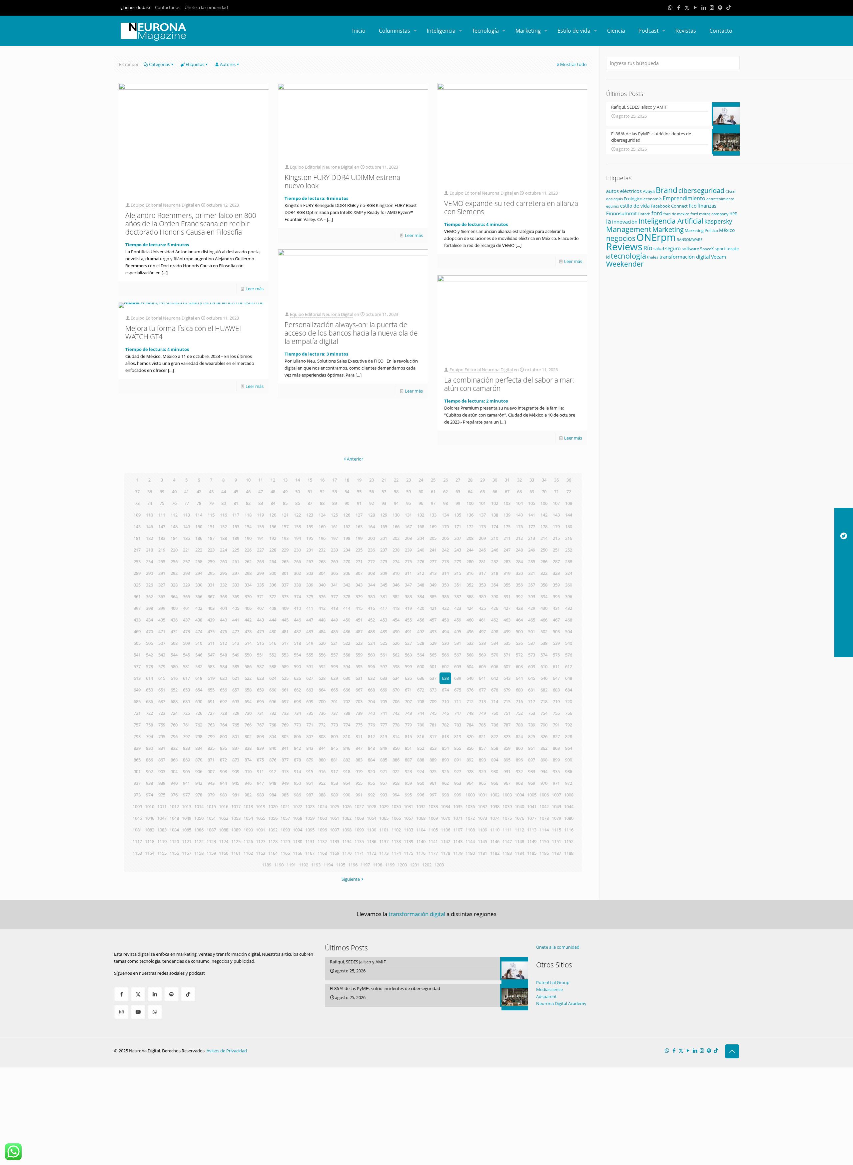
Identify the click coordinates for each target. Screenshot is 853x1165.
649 (137, 690)
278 (445, 562)
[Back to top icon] (732, 1051)
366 (198, 596)
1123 (211, 841)
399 (161, 608)
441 (235, 620)
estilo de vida (635, 206)
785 (482, 725)
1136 (371, 841)
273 (383, 562)
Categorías (159, 64)
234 (346, 550)
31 (507, 480)
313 (432, 573)
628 (322, 678)
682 (543, 690)
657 (235, 690)
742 (396, 713)
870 (198, 760)
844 (322, 748)
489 (383, 631)
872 (223, 760)
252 (568, 550)
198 (346, 538)
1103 (408, 830)
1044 (568, 806)
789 (531, 725)
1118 (149, 841)
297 (235, 573)
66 (494, 492)
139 (506, 515)
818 (445, 736)
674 (445, 690)
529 (432, 643)
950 (297, 783)
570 (494, 655)
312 (420, 573)
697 (285, 701)
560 (371, 655)
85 (285, 503)
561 (383, 655)
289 (137, 573)
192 (272, 538)
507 (161, 643)
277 (432, 562)
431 (556, 608)
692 (223, 701)
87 (310, 503)
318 (494, 573)
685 (137, 701)
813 (383, 736)
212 (519, 538)
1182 (494, 853)
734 (297, 713)
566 (445, 655)
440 (223, 620)
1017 (236, 806)
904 (174, 771)
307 (359, 573)
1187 (556, 853)
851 (408, 748)
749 (482, 713)
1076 (519, 818)
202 (396, 538)
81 (236, 503)
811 (359, 736)
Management (628, 229)
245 (482, 550)
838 (248, 748)
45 (236, 492)
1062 (347, 818)
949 (285, 783)
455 (408, 620)
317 (482, 573)
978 (198, 795)
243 (457, 550)
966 (494, 783)
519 (309, 643)
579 (161, 666)
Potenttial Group (552, 982)
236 (371, 550)
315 (457, 573)
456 (420, 620)
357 (531, 585)
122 (297, 515)
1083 (162, 830)
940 (174, 783)
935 (556, 771)
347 (408, 585)
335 (260, 585)
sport (720, 249)
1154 (149, 853)
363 (161, 596)
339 (309, 585)
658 (248, 690)
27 (457, 480)
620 (223, 678)
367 (211, 596)
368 (223, 596)
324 (568, 573)
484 (322, 631)
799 (211, 736)
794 (149, 736)
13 (285, 480)
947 (260, 783)
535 (506, 643)
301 (285, 573)
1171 (359, 853)
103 (506, 503)
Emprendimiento (684, 198)
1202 (426, 865)
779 (408, 725)
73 (137, 503)
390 (494, 596)
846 (346, 748)
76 (174, 503)
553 (285, 655)
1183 (507, 853)
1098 (347, 830)
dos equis (614, 198)
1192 (303, 865)
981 (235, 795)
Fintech (644, 214)
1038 (494, 806)
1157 (186, 853)
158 (297, 527)
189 (235, 538)
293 (186, 573)
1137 (384, 841)
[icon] (720, 7)
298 (248, 573)
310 (396, 573)
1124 (223, 841)
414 (346, 608)
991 (359, 795)
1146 (494, 841)
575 (556, 655)
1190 (279, 865)
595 (359, 666)
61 (433, 492)
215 (556, 538)
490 (396, 631)
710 (445, 701)
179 (556, 527)
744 (420, 713)
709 (432, 701)
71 (556, 492)
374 (297, 596)
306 (346, 573)
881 (334, 760)
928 (469, 771)
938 (149, 783)
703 (359, 701)
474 (198, 631)
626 (297, 678)
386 (445, 596)
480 (272, 631)
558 (346, 655)
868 (174, 760)
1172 (371, 853)
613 (137, 678)
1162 (248, 853)
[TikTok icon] (728, 7)
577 (137, 666)
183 (161, 538)
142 (543, 515)
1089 (236, 830)
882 (346, 760)
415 (359, 608)
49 (285, 492)
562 (396, 655)
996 (420, 795)
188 (223, 538)
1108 (470, 830)
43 (211, 492)
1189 (266, 865)
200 (371, 538)
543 (161, 655)
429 (531, 608)
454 (396, 620)
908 (223, 771)
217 (137, 550)
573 (531, 655)
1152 (568, 841)
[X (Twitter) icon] (686, 7)
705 (383, 701)
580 (174, 666)
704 (371, 701)
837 (235, 748)
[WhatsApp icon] (670, 7)
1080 (568, 818)
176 (519, 527)
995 (408, 795)
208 (469, 538)
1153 (137, 853)
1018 (248, 806)
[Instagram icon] (711, 7)
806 (297, 736)
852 (420, 748)
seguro (673, 248)
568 (469, 655)
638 (445, 678)
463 (506, 620)
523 (359, 643)
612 (568, 666)
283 (506, 562)
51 (310, 492)
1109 (482, 830)
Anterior (355, 459)
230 (297, 550)
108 (568, 503)
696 (272, 701)
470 (149, 631)
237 (383, 550)
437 (186, 620)
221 (186, 550)
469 (137, 631)
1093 (285, 830)
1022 (297, 806)
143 (556, 515)
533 (482, 643)
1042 (544, 806)
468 (568, 620)
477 (235, 631)
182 (149, 538)
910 (248, 771)
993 (383, 795)
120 (272, 515)
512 (223, 643)
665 (334, 690)
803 (260, 736)
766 (248, 725)
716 (519, 701)
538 (543, 643)
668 (371, 690)
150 (198, 527)
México (727, 230)
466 (543, 620)
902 (149, 771)
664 (322, 690)
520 (322, 643)
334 (248, 585)
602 (445, 666)
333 (235, 585)
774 (346, 725)
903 (161, 771)
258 (198, 562)
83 (260, 503)
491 (408, 631)
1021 (285, 806)
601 (432, 666)
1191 (291, 865)
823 (506, 736)
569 (482, 655)
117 (235, 515)
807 (309, 736)
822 (494, 736)
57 (384, 492)
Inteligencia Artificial (670, 221)
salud (658, 249)
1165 (285, 853)
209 (482, 538)
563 (408, 655)
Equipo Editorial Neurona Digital (162, 205)
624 (272, 678)
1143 (457, 841)
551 (260, 655)
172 (469, 527)
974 (149, 795)
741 (383, 713)
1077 (531, 818)
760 (174, 725)
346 (396, 585)
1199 (390, 865)
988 (322, 795)
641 (482, 678)
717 (531, 701)
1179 (457, 853)
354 (494, 585)
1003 (507, 795)
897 (531, 760)
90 (347, 503)
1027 (359, 806)
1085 (186, 830)
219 (161, 550)
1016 (223, 806)
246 (494, 550)
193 (285, 538)
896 (519, 760)
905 (186, 771)
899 (556, 760)
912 (272, 771)
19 (359, 480)
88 (322, 503)
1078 (544, 818)
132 (420, 515)
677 (482, 690)
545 (186, 655)
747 (457, 713)
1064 (371, 818)
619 (211, 678)
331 (211, 585)
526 (396, 643)
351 (457, 585)
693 (235, 701)
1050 (199, 818)
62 (445, 492)
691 (211, 701)
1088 (223, 830)
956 (371, 783)
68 (519, 492)
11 (260, 480)
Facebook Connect (669, 206)
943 (211, 783)
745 (432, 713)
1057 (285, 818)
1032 (421, 806)
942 (198, 783)
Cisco (730, 191)
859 (506, 748)
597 (383, 666)
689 (186, 701)
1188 (568, 853)
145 (137, 527)
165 (383, 527)
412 (322, 608)
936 (568, 771)
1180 (470, 853)
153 (235, 527)
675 (457, 690)
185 (186, 538)
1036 (470, 806)
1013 (186, 806)
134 (445, 515)
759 (161, 725)
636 (420, 678)
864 (568, 748)
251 (556, 550)
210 (494, 538)
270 (346, 562)
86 (297, 503)
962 (445, 783)
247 (506, 550)
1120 (174, 841)
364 (174, 596)
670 (396, 690)
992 (371, 795)
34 (544, 480)
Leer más (255, 289)
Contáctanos (167, 7)
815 (408, 736)
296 (223, 573)
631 (359, 678)
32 (519, 480)
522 (346, 643)
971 (556, 783)
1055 (260, 818)
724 (174, 713)
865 (137, 760)
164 (371, 527)
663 (309, 690)
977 (186, 795)
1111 (507, 830)
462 (494, 620)
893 (482, 760)
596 (371, 666)
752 (519, 713)
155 (260, 527)
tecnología (628, 256)
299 (260, 573)
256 (174, 562)
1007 (556, 795)
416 (371, 608)
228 (272, 550)
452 (371, 620)
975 (161, 795)
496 (469, 631)
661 (285, 690)
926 (445, 771)
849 (383, 748)
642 (494, 678)
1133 (334, 841)
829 (137, 748)
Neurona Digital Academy (561, 1003)
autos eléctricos (624, 191)
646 (543, 678)
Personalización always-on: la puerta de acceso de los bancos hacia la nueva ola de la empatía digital (351, 333)
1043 (556, 806)
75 (162, 503)
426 (494, 608)
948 (272, 783)
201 (383, 538)
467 (556, 620)
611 (556, 666)
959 (408, 783)
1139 (408, 841)
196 (322, 538)
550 (248, 655)
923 (408, 771)
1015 (211, 806)
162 (346, 527)
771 (309, 725)
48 (273, 492)
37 (137, 492)
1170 (347, 853)
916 (322, 771)
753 (531, 713)
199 (359, 538)
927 (457, 771)
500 (519, 631)
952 (322, 783)
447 (309, 620)
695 (260, 701)
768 (272, 725)
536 (519, 643)
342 (346, 585)
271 (359, 562)
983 (260, 795)
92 (371, 503)
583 (211, 666)
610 (543, 666)
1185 (531, 853)
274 (396, 562)
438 (198, 620)
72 (568, 492)
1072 (470, 818)
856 (469, 748)
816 (420, 736)
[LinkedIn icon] (703, 7)
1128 (273, 841)
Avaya (649, 191)
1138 (396, 841)
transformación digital (684, 256)
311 (408, 573)
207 (457, 538)
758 (149, 725)
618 (198, 678)
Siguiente (351, 879)
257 (186, 562)
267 (309, 562)
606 (494, 666)
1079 (556, 818)
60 (421, 492)
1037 (482, 806)
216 (568, 538)
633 (383, 678)
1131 (310, 841)
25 (433, 480)
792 (568, 725)
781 (432, 725)
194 (297, 538)
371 (260, 596)
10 (248, 480)
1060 (322, 818)
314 (445, 573)
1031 (408, 806)
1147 (507, 841)
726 (198, 713)
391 (506, 596)
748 (469, 713)
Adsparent (546, 996)
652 (174, 690)
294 (198, 573)
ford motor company (709, 214)
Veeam (718, 257)
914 (297, 771)
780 (420, 725)
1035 (457, 806)
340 (322, 585)
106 (543, 503)
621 (235, 678)
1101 (384, 830)
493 (432, 631)
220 (174, 550)
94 (396, 503)
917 (334, 771)
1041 (531, 806)
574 (543, 655)
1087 (211, 830)
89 (334, 503)
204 (420, 538)
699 (309, 701)
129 (383, 515)
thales (652, 257)
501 (531, 631)
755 (556, 713)
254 (149, 562)
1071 (457, 818)
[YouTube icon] (695, 7)
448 (322, 620)
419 (408, 608)
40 (174, 492)
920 (371, 771)
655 (211, 690)
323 (556, 573)
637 (432, 678)
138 (494, 515)
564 (420, 655)
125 (334, 515)
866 (149, 760)
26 (445, 480)
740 (371, 713)
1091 (260, 830)
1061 (334, 818)
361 (137, 596)
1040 (519, 806)
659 (260, 690)
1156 (174, 853)
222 (198, 550)
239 (408, 550)
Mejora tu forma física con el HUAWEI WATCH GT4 (183, 332)
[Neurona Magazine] (154, 31)
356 (519, 585)
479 (260, 631)
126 (346, 515)
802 (248, 736)
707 (408, 701)
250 (543, 550)
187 (211, 538)
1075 (507, 818)
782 (445, 725)
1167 (310, 853)
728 (223, 713)
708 (420, 701)
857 (482, 748)
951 (309, 783)
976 (174, 795)
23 (408, 480)
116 (223, 515)
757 (137, 725)
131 (408, 515)
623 (260, 678)
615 (161, 678)
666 (346, 690)
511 (211, 643)
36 (568, 480)
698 (297, 701)
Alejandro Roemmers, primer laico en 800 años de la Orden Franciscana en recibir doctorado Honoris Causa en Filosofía (190, 224)
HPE (733, 213)
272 (371, 562)
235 (359, 550)
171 (457, 527)
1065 (384, 818)
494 (445, 631)
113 (186, 515)
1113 (531, 830)
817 (432, 736)
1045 (137, 818)
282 (494, 562)
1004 (519, 795)
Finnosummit (621, 213)
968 (519, 783)
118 (248, 515)
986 (297, 795)
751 (506, 713)
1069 (433, 818)
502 (543, 631)
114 (198, 515)
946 (248, 783)
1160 (223, 853)
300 (272, 573)
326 (149, 585)
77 (186, 503)
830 (149, 748)
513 (235, 643)
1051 (211, 818)
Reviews (624, 246)
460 (469, 620)
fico (692, 206)
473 (186, 631)
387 (457, 596)
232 (322, 550)
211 (506, 538)
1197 (365, 865)
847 (359, 748)
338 (297, 585)
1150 (544, 841)
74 (149, 503)
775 (359, 725)
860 (519, 748)
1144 (470, 841)
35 (556, 480)
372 (272, 596)
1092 (273, 830)
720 (568, 701)
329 (186, 585)
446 (297, 620)
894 (494, 760)
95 (408, 503)
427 (506, 608)
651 (161, 690)
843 (309, 748)
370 (248, 596)
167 (408, 527)
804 (272, 736)
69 (531, 492)
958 (396, 783)
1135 (359, 841)
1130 (297, 841)
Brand (666, 190)
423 (457, 608)
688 (174, 701)
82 (248, 503)
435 (161, 620)
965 (482, 783)
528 (420, 643)
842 (297, 748)
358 (543, 585)
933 (531, 771)
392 (519, 596)
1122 (199, 841)
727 (211, 713)
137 (482, 515)
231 (309, 550)
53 (334, 492)
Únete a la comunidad (206, 7)
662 (297, 690)
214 (543, 538)
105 (531, 503)
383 (408, 596)
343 (359, 585)
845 (334, 748)
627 (309, 678)
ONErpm (656, 237)
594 (346, 666)
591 (309, 666)
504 (568, 631)
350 (445, 585)
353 (482, 585)
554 (297, 655)
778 (396, 725)
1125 (236, 841)
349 (432, 585)
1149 (531, 841)
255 (161, 562)
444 (272, 620)
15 (310, 480)
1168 (322, 853)
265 (285, 562)
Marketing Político (701, 230)
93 (384, 503)
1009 (137, 806)
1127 (260, 841)
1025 (334, 806)
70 (544, 492)
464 (519, 620)
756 (568, 713)
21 (384, 480)
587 (260, 666)
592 (322, 666)
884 (371, 760)
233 (334, 550)
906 (198, 771)
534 (494, 643)
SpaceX (707, 249)
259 (211, 562)
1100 (371, 830)
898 (543, 760)
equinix (612, 206)
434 (149, 620)
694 (248, 701)
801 (235, 736)
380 (371, 596)
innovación (624, 221)
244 (469, 550)
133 (432, 515)
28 (470, 480)
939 (161, 783)
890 (445, 760)
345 (383, 585)
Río (647, 248)
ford (656, 213)
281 (482, 562)
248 (519, 550)
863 (556, 748)
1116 (568, 830)
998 (445, 795)
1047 (162, 818)
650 (149, 690)
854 (445, 748)
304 (322, 573)
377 (334, 596)
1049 (186, 818)
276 (420, 562)
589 (285, 666)
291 (161, 573)
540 (568, 643)
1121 (186, 841)
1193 (316, 865)
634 (396, 678)
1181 (482, 853)
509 (186, 643)
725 (186, 713)
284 (519, 562)
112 (174, 515)
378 (346, 596)
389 (482, 596)
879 (309, 760)
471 (161, 631)
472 (174, 631)
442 (248, 620)
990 (346, 795)
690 (198, 701)
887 (408, 760)
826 (543, 736)
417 (383, 608)
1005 (531, 795)
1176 (421, 853)
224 (223, 550)
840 (272, 748)
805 (285, 736)
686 (149, 701)
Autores (228, 64)
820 (469, 736)
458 (445, 620)
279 (457, 562)
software (690, 249)
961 (432, 783)
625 (285, 678)
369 (235, 596)
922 (396, 771)
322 (543, 573)
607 (506, 666)
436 (174, 620)
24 (421, 480)
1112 (519, 830)
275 (408, 562)
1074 (494, 818)
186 (198, 538)
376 (322, 596)
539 (556, 643)
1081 (137, 830)
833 (186, 748)
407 (260, 608)
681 (531, 690)
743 (408, 713)
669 (383, 690)
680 (519, 690)
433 (137, 620)
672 (420, 690)
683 (556, 690)
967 (506, 783)
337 (285, 585)
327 (161, 585)
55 (359, 492)
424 (469, 608)
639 (457, 678)
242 (445, 550)
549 (235, 655)
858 (494, 748)
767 (260, 725)
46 (248, 492)
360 (568, 585)
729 (235, 713)
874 (248, 760)
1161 (236, 853)
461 (482, 620)
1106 (445, 830)
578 (149, 666)
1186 (544, 853)
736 (322, 713)
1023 (310, 806)
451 (359, 620)
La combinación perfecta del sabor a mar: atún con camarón (509, 384)
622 (248, 678)
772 (322, 725)
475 (211, 631)
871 (211, 760)
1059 (310, 818)
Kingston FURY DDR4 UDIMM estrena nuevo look (342, 181)
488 (371, 631)
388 (469, 596)
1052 (223, 818)
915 (309, 771)
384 (420, 596)
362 (149, 596)
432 (568, 608)
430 (543, 608)
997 (432, 795)
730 (248, 713)
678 (494, 690)
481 (285, 631)
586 (248, 666)
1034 (445, 806)
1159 (211, 853)
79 (211, 503)
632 (371, 678)
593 (334, 666)
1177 (433, 853)
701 (334, 701)
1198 (377, 865)
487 (359, 631)
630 (346, 678)
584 (223, 666)
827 (556, 736)
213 (531, 538)
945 (235, 783)
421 (432, 608)
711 (457, 701)
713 (482, 701)
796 (174, 736)
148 (174, 527)
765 (235, 725)
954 (346, 783)
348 (420, 585)
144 (568, 515)
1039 (507, 806)
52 (322, 492)
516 (272, 643)
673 (432, 690)
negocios (620, 238)
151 (211, 527)
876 (272, 760)
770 (297, 725)
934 (543, 771)
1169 (334, 853)
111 (161, 515)
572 (519, 655)
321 (531, 573)
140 (519, 515)
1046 (149, 818)
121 (285, 515)
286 (543, 562)
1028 (371, 806)
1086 (199, 830)
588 (272, 666)
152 (223, 527)
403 (211, 608)
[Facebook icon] (678, 7)
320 (519, 573)
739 (359, 713)
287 (556, 562)
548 (223, 655)
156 (272, 527)
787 (506, 725)
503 (556, 631)
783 (457, 725)
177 (531, 527)
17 (334, 480)
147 (161, 527)
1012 (174, 806)
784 (469, 725)
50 (297, 492)
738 (346, 713)
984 (272, 795)
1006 (544, 795)
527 (408, 643)
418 (396, 608)
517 (285, 643)
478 (248, 631)
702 (346, 701)
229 (285, 550)
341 (334, 585)
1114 (544, 830)
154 (248, 527)
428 (519, 608)
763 (211, 725)
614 (149, 678)
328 (174, 585)
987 (309, 795)
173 (482, 527)
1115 (556, 830)
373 (285, 596)
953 (334, 783)
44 (223, 492)
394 (543, 596)
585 (235, 666)
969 (531, 783)
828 (568, 736)
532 (469, 643)
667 (359, 690)
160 (322, 527)
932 (519, 771)
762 (198, 725)
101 (482, 503)
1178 (445, 853)
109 (137, 515)
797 (186, 736)
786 (494, 725)
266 (297, 562)
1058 (297, 818)
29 (482, 480)
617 (186, 678)
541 (137, 655)
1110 (494, 830)
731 (260, 713)
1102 (396, 830)
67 (507, 492)
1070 (445, 818)
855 (457, 748)
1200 (402, 865)
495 (457, 631)
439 (211, 620)
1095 (310, 830)
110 (149, 515)
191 (260, 538)
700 (322, 701)
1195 (340, 865)
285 (531, 562)
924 (420, 771)
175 (506, 527)
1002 (494, 795)
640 (469, 678)
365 (186, 596)
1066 (396, 818)
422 (445, 608)
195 (309, 538)
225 (235, 550)
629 (334, 678)
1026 (347, 806)
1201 (414, 865)
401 (186, 608)
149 (186, 527)
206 (445, 538)
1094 (297, 830)
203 (408, 538)
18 (347, 480)
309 (383, 573)
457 (432, 620)
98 (445, 503)
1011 (162, 806)
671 (408, 690)
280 (469, 562)
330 (198, 585)
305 (334, 573)
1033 (433, 806)
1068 (421, 818)
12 (273, 480)
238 (396, 550)
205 (432, 538)
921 (383, 771)
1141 (433, 841)
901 (137, 771)
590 (297, 666)
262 (248, 562)
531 (457, 643)
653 (186, 690)
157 (285, 527)
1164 (273, 853)
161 (334, 527)
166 (396, 527)
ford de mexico (676, 213)
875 (260, 760)
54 (347, 492)
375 (309, 596)
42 (199, 492)
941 (186, 783)
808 (322, 736)
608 (519, 666)
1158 (199, 853)
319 (506, 573)
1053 (236, 818)
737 (334, 713)
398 (149, 608)
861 (531, 748)
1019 (260, 806)
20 (371, 480)
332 (223, 585)
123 (309, 515)
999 (457, 795)
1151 (556, 841)
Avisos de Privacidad (227, 1051)
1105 (433, 830)
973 (137, 795)
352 (469, 585)
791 (556, 725)
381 (383, 596)
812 (371, 736)
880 (322, 760)
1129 (285, 841)
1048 (174, 818)
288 (568, 562)
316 (469, 573)
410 (297, 608)
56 (371, 492)
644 (519, 678)
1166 (297, 853)
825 (531, 736)
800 (223, 736)
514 (248, 643)
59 (408, 492)
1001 (482, 795)
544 (174, 655)
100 (469, 503)
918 (346, 771)
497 (482, 631)
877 (285, 760)
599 (408, 666)
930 (494, 771)
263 (260, 562)
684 (568, 690)
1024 (322, 806)
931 (506, 771)
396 (568, 596)
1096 (322, 830)
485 (334, 631)
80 (223, 503)
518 (297, 643)
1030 (396, 806)
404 (223, 608)
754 (543, 713)
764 (223, 725)
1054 (248, 818)
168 (420, 527)
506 (149, 643)
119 (260, 515)
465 (531, 620)
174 (494, 527)
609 (531, 666)
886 (396, 760)
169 (432, 527)
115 (211, 515)
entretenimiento (720, 198)
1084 (174, 830)
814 (396, 736)
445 (285, 620)
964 (469, 783)
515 (260, 643)
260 (223, 562)
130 (396, 515)
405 (235, 608)
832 (174, 748)
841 (285, 748)
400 (174, 608)
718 (543, 701)
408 (272, 608)
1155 (162, 853)
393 (531, 596)
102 (494, 503)
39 (162, 492)
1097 (334, 830)
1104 (421, 830)
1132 (322, 841)
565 (432, 655)
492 (420, 631)
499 (506, 631)
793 (137, 736)
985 (285, 795)
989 (334, 795)
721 (137, 713)
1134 (347, 841)
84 (273, 503)
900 (568, 760)
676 (469, 690)
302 (297, 573)
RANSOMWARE (689, 239)
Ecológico (633, 199)
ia (608, 221)
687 (161, 701)
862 (543, 748)
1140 (421, 841)
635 (408, 678)
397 (137, 608)
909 (235, 771)
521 (334, 643)
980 (223, 795)
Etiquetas (195, 64)
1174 (396, 853)
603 (457, 666)
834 (198, 748)
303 (309, 573)
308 (371, 573)
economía (652, 198)
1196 (353, 865)
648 (568, 678)
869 (186, 760)
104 (519, 503)
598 (396, 666)
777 (383, 725)
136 (469, 515)
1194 (328, 865)
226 (248, 550)
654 (198, 690)
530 (445, 643)
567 (457, 655)
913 (285, 771)
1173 (384, 853)
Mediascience (549, 989)
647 (556, 678)
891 (457, 760)
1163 (260, 853)
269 (334, 562)
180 (568, 527)
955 (359, 783)
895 (506, 760)
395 (556, 596)
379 (359, 596)
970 (543, 783)
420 (420, 608)
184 (174, 538)
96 (421, 503)
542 (149, 655)
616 (174, 678)
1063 (359, 818)
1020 (273, 806)
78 (199, 503)
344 (371, 585)
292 (174, 573)
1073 (482, 818)
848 (371, 748)
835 (211, 748)
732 (272, 713)
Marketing (668, 229)
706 (396, 701)
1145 (482, 841)
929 (482, 771)
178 (543, 527)
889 (432, 760)
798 (198, 736)
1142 (445, 841)
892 (469, 760)
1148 (519, 841)
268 (322, 562)
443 (260, 620)
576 (568, 655)
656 (223, 690)
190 (248, 538)
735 (309, 713)
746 (445, 713)
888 (420, 760)
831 (161, 748)
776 (371, 725)
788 (519, 725)
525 (383, 643)
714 (494, 701)
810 (346, 736)
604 (469, 666)
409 (285, 608)
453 (383, 620)
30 (494, 480)
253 (137, 562)
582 (198, 666)
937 (137, 783)
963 (457, 783)
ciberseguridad (701, 190)
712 (469, 701)
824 (519, 736)
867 (161, 760)
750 (494, 713)
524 (371, 643)
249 (531, 550)
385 (432, 596)
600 (420, 666)
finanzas (706, 205)
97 (433, 503)
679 (506, 690)
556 (322, 655)
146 (149, 527)
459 (457, 620)
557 (334, 655)
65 (482, 492)
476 (223, 631)
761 (186, 725)
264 (272, 562)
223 (211, 550)
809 (334, 736)
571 (506, 655)
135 (457, 515)
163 (359, 527)
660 (272, 690)
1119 (162, 841)
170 (445, 527)
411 (309, 608)
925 (432, 771)
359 (556, 585)
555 (309, 655)
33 (531, 480)
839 (260, 748)
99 (457, 503)
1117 (137, 841)
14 (297, 480)
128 (371, 515)
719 (556, 701)
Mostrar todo (573, 64)
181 (137, 538)
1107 (457, 830)
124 (322, 515)
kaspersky (718, 221)
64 (470, 492)
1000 (470, 795)
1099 (359, 830)
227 (260, 550)
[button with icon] (121, 994)
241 (432, 550)
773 (334, 725)
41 (186, 492)
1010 (149, 806)
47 (260, 492)
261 (235, 562)
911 (260, 771)
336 (272, 585)
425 (482, 608)
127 (359, 515)
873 (235, 760)
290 (149, 573)
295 (211, 573)
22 (396, 480)
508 (174, 643)
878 (297, 760)
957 (383, 783)
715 (506, 701)
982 (248, 795)
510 (198, 643)
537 (531, 643)
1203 (439, 865)
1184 (519, 853)
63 (457, 492)
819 (457, 736)
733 (285, 713)
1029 (384, 806)
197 (334, 538)
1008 (568, 795)
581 (186, 666)
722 (149, 713)
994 (396, 795)
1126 (248, 841)
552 (272, 655)
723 (161, 713)
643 (506, 678)
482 (297, 631)
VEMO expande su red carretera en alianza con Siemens (511, 207)
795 (161, 736)
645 (531, 678)
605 (482, 666)
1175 (408, 853)
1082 (149, 830)
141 (531, 515)
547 (211, 655)
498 (494, 631)
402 (198, 608)
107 (556, 503)
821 (482, 736)
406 (248, 608)
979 (211, 795)
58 (396, 492)
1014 (199, 806)
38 (149, 492)
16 (322, 480)
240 (420, 550)
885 (383, 760)
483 (309, 631)
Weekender (625, 264)
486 (346, 631)
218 (149, 550)
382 (396, 596)
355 (506, 585)
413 (334, 608)
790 (543, 725)
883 (359, 760)
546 (198, 655)
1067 (408, 818)
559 (359, 655)
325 (137, 585)
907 (211, 771)
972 (568, 783)
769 (285, 725)
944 (223, 783)
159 (309, 527)
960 (420, 783)
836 (223, 748)
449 (334, 620)
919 (359, 771)
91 (359, 503)
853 (432, 748)
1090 (248, 830)
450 (346, 620)
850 (396, 748)
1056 (273, 818)
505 (137, 643)
